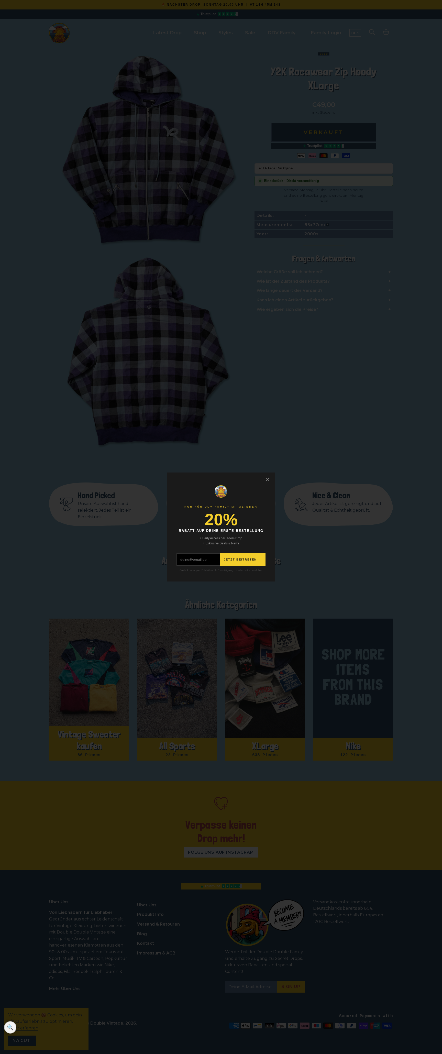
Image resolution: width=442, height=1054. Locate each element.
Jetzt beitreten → (242, 559)
